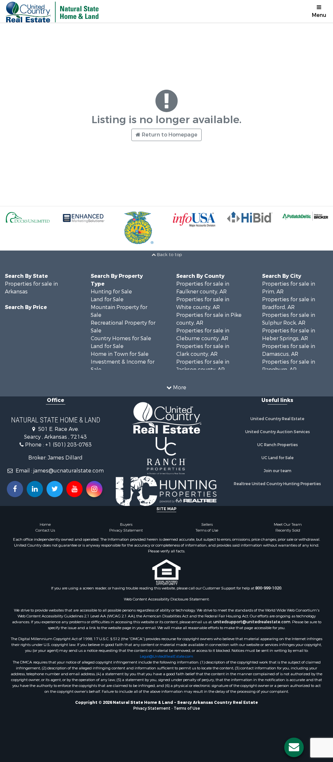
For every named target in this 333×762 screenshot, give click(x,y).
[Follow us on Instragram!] (94, 489)
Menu (319, 15)
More (179, 387)
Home (45, 524)
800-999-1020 (268, 588)
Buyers (126, 524)
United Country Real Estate (277, 418)
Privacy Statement (126, 530)
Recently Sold (287, 530)
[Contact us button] (294, 747)
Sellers (207, 524)
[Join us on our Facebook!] (15, 489)
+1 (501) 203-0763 (68, 444)
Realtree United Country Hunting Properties (277, 483)
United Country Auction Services (277, 431)
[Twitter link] (55, 489)
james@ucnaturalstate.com (68, 470)
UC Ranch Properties (277, 444)
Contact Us (45, 530)
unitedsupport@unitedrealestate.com (251, 622)
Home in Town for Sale (120, 354)
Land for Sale (107, 299)
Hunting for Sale (111, 291)
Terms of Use (206, 530)
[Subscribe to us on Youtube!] (74, 489)
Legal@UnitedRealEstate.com (166, 656)
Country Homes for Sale (121, 338)
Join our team (277, 470)
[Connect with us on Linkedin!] (35, 489)
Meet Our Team (288, 524)
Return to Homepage (168, 134)
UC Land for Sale (277, 457)
